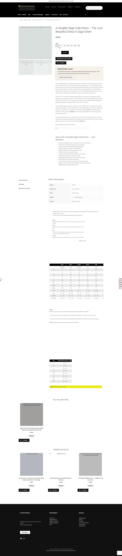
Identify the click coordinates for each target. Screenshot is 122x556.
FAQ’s (50, 524)
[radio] (57, 45)
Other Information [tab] (23, 180)
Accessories (54, 14)
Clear (59, 47)
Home (21, 19)
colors (88, 109)
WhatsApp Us (25, 532)
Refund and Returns (54, 522)
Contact (81, 519)
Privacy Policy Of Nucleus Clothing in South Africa (55, 550)
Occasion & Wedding (38, 14)
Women (24, 14)
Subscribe (47, 6)
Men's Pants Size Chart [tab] (24, 188)
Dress (29, 19)
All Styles (25, 19)
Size (57, 43)
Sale (61, 14)
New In (19, 14)
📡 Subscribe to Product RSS (64, 58)
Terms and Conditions (84, 522)
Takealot (72, 111)
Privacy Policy (82, 524)
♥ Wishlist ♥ (70, 6)
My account (53, 6)
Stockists (81, 521)
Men (29, 14)
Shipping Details (53, 519)
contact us (82, 121)
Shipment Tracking (53, 521)
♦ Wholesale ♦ (77, 6)
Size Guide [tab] (21, 184)
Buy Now (65, 52)
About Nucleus (82, 518)
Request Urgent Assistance (65, 77)
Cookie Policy (82, 526)
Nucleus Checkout (62, 6)
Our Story (65, 14)
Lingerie (47, 14)
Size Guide (51, 518)
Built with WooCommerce (71, 550)
